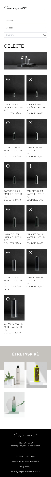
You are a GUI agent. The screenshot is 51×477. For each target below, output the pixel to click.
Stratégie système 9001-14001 (25, 471)
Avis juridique (25, 466)
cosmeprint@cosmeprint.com (25, 446)
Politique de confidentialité (25, 461)
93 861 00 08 (27, 443)
